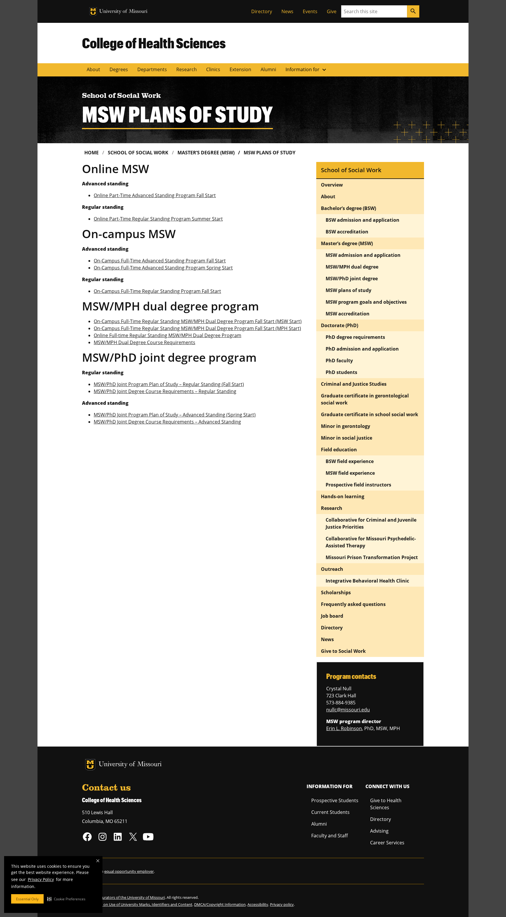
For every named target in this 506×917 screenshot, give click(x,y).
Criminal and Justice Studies (354, 384)
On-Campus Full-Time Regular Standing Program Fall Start (157, 291)
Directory (261, 11)
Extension (240, 69)
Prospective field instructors (358, 484)
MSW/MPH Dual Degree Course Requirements (144, 342)
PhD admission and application (362, 349)
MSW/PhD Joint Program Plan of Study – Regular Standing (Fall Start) (169, 384)
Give (331, 11)
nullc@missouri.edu (348, 709)
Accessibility (257, 904)
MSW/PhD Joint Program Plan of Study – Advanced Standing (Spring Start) (175, 414)
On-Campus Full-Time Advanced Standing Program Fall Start (160, 260)
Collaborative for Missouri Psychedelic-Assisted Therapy (371, 542)
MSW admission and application (363, 255)
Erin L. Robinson (344, 728)
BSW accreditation (347, 231)
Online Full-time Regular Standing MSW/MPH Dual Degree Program (167, 335)
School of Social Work (138, 152)
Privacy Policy (41, 879)
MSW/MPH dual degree (352, 267)
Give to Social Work (343, 651)
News (287, 11)
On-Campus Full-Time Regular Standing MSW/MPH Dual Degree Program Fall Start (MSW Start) (198, 321)
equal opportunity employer (129, 871)
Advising (379, 831)
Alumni (268, 69)
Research (186, 69)
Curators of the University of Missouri (132, 897)
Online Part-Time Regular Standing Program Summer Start (158, 219)
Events (310, 11)
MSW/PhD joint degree (352, 278)
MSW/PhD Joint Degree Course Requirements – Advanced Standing (167, 422)
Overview (332, 185)
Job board (332, 616)
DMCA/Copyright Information (220, 904)
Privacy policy (282, 904)
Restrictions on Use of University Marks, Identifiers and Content (137, 904)
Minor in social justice (346, 438)
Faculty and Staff (329, 835)
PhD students (341, 372)
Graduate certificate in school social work (369, 414)
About (93, 69)
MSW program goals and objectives (366, 302)
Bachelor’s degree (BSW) (348, 208)
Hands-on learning (342, 496)
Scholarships (336, 592)
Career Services (387, 842)
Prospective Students (334, 800)
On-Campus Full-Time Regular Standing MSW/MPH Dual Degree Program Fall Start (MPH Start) (197, 328)
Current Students (330, 812)
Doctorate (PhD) (339, 325)
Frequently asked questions (353, 604)
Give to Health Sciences (385, 804)
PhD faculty (339, 360)
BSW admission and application (362, 220)
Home (91, 152)
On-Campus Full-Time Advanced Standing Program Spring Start (163, 267)
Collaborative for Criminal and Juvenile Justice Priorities (371, 523)
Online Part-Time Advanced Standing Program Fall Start (155, 195)
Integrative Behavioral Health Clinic (367, 581)
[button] (66, 899)
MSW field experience (350, 473)
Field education (339, 449)
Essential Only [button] (27, 898)
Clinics (213, 69)
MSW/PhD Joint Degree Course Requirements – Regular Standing (165, 391)
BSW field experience (350, 461)
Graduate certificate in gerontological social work (365, 399)
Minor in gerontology (345, 426)
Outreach (332, 569)
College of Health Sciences (154, 42)
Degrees (119, 69)
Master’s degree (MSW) (206, 152)
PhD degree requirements (355, 337)
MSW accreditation (348, 313)
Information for (307, 69)
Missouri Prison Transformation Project (372, 557)
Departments (152, 69)
